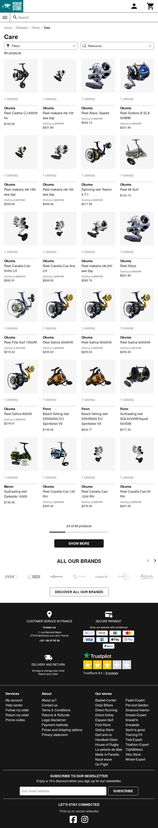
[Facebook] (73, 820)
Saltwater (22, 27)
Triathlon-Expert (137, 744)
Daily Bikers (104, 705)
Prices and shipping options (62, 729)
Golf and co (103, 734)
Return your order (48, 674)
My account (14, 700)
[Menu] (5, 17)
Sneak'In (131, 719)
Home (8, 27)
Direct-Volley (104, 715)
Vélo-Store (133, 754)
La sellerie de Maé (108, 749)
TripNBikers (134, 749)
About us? (49, 700)
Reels (36, 27)
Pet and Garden (137, 705)
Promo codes (15, 719)
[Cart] (150, 6)
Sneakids (132, 724)
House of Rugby (107, 744)
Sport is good (135, 729)
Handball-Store (106, 739)
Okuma (9, 108)
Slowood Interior (137, 710)
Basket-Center (105, 700)
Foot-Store (103, 724)
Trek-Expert (133, 739)
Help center (14, 705)
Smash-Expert (135, 715)
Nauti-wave (103, 759)
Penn (47, 408)
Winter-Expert (135, 759)
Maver (9, 486)
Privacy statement (55, 734)
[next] (155, 561)
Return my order (17, 715)
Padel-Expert (135, 700)
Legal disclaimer (54, 719)
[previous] (148, 561)
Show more (79, 543)
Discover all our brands (79, 591)
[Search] (15, 17)
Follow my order (17, 710)
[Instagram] (85, 820)
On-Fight (101, 764)
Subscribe (123, 791)
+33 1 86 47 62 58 (49, 640)
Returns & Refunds (56, 715)
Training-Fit (133, 734)
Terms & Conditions (56, 710)
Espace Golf (104, 719)
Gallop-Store (104, 729)
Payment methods (55, 724)
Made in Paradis (107, 754)
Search (23, 17)
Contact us (49, 627)
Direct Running (106, 710)
